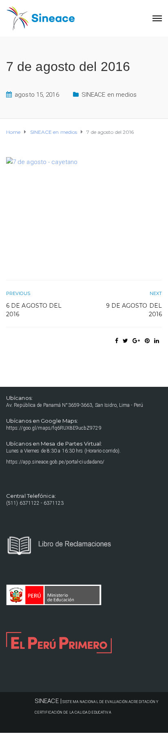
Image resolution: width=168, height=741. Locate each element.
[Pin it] (147, 340)
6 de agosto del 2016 (34, 310)
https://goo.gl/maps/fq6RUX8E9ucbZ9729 (54, 428)
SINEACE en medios (109, 94)
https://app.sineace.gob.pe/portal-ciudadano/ (55, 462)
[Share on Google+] (136, 340)
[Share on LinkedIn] (156, 340)
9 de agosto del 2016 (134, 310)
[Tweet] (125, 340)
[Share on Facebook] (116, 340)
